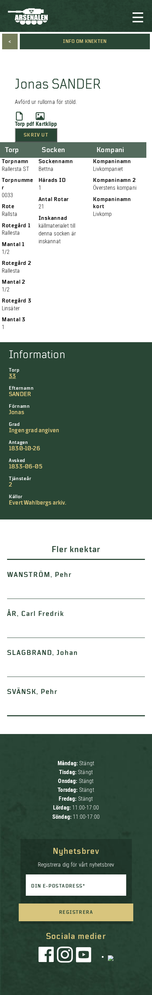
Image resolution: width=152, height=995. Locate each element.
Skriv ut (36, 135)
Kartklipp (46, 124)
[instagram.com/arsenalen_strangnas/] (65, 956)
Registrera (76, 912)
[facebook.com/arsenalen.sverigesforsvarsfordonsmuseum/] (47, 956)
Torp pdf (24, 124)
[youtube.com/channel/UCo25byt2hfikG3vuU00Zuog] (84, 956)
